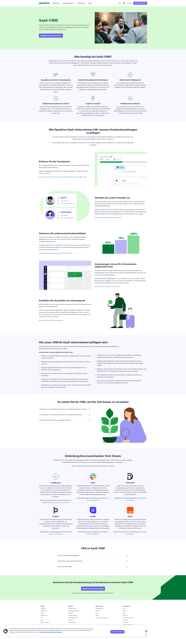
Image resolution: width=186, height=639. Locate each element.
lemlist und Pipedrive (92, 534)
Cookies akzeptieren (117, 631)
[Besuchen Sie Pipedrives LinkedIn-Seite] (146, 631)
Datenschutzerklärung (56, 632)
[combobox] (124, 3)
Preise (90, 3)
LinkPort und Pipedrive (56, 534)
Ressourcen (80, 3)
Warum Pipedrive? (68, 3)
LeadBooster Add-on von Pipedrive (58, 502)
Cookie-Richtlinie (44, 632)
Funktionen (56, 3)
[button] (5, 631)
